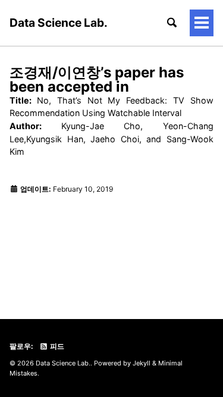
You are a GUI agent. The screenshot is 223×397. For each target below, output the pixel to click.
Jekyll (141, 363)
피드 (56, 346)
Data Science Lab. (59, 22)
